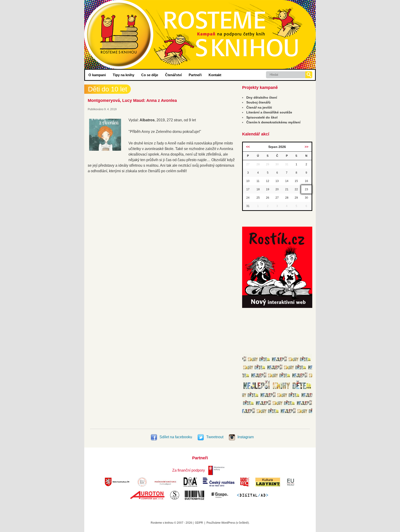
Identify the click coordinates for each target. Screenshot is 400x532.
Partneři (195, 75)
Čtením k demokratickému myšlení (273, 122)
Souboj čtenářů (258, 102)
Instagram (245, 437)
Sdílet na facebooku (176, 437)
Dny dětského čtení (261, 97)
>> (306, 147)
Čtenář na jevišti (259, 107)
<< (248, 147)
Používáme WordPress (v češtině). (228, 522)
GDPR (199, 522)
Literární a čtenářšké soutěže (269, 112)
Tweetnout (214, 437)
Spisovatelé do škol (262, 117)
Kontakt (215, 75)
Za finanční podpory (188, 470)
